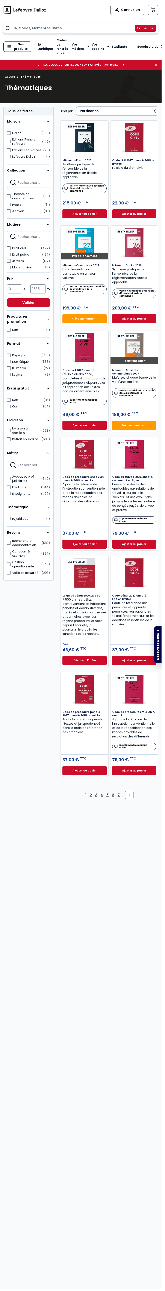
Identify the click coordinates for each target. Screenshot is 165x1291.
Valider (28, 302)
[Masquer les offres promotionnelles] (157, 65)
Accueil (10, 76)
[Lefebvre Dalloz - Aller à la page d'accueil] (24, 10)
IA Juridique (45, 46)
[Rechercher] (143, 28)
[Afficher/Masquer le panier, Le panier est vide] (153, 10)
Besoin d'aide (148, 46)
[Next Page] (129, 795)
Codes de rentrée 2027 (62, 46)
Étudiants (119, 46)
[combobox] (80, 28)
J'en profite (111, 65)
